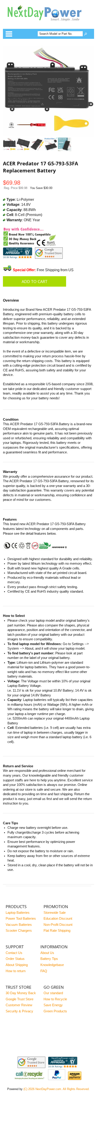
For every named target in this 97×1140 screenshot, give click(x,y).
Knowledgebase (52, 965)
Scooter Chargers (19, 930)
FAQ (43, 971)
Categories (9, 34)
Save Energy (53, 1005)
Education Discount (58, 918)
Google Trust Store (19, 999)
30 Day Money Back (21, 993)
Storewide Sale (55, 912)
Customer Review (19, 1005)
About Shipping (17, 965)
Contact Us (14, 953)
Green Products (55, 1011)
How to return (15, 971)
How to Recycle (55, 999)
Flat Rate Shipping (57, 930)
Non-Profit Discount (58, 924)
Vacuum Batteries (19, 924)
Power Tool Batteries (21, 918)
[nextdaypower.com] (48, 24)
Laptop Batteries (18, 912)
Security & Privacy (19, 1011)
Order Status (15, 959)
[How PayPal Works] (56, 1079)
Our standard (53, 993)
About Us (47, 953)
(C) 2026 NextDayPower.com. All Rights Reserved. (56, 1089)
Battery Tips (49, 959)
